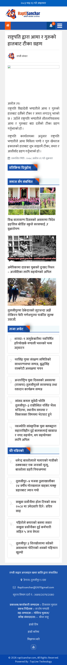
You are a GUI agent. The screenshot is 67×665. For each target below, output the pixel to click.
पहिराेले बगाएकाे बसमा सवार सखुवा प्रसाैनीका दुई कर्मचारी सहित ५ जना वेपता (34, 527)
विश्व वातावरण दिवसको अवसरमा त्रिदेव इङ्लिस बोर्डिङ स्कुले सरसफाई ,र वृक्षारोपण (31, 224)
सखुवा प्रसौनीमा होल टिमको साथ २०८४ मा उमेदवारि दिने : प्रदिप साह (36, 506)
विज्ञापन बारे (33, 639)
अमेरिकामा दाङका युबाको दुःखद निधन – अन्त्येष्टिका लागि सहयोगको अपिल (31, 270)
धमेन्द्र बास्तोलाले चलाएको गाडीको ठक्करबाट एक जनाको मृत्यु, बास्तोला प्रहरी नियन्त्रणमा (36, 465)
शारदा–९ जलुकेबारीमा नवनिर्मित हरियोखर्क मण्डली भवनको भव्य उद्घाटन (34, 343)
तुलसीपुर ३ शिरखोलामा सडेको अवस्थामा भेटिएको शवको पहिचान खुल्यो (37, 548)
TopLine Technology (41, 661)
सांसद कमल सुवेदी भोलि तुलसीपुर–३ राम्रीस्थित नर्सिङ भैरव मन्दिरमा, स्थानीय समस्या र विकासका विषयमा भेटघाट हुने (35, 407)
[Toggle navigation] (58, 25)
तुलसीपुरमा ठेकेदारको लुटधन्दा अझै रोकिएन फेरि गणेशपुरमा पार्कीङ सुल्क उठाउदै (31, 315)
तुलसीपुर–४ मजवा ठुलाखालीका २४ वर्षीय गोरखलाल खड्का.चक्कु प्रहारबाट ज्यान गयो (36, 486)
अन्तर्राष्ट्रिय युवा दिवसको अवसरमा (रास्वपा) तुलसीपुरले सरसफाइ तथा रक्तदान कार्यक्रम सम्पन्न (36, 385)
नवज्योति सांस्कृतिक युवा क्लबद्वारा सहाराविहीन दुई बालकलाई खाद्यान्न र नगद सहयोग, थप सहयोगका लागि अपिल (36, 433)
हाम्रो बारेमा (33, 632)
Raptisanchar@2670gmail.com (35, 587)
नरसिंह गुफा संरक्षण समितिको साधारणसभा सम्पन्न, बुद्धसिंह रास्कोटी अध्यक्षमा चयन (33, 364)
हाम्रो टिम (33, 624)
